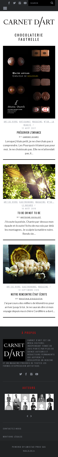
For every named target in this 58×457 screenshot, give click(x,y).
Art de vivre (11, 121)
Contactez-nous (12, 428)
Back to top (28, 451)
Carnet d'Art (31, 137)
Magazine (37, 121)
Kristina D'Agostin (31, 299)
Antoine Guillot (31, 217)
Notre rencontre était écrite (29, 294)
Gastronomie (26, 202)
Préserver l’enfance (29, 132)
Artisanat (25, 121)
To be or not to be (29, 213)
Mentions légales (13, 436)
